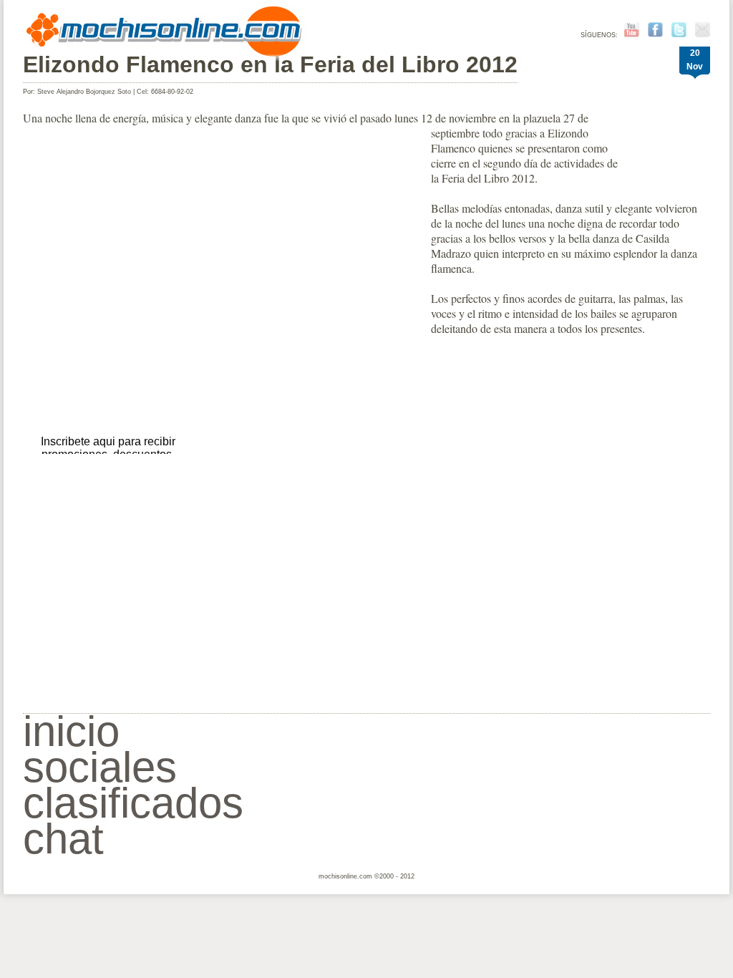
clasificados (133, 803)
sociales (100, 767)
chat (63, 839)
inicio (71, 731)
